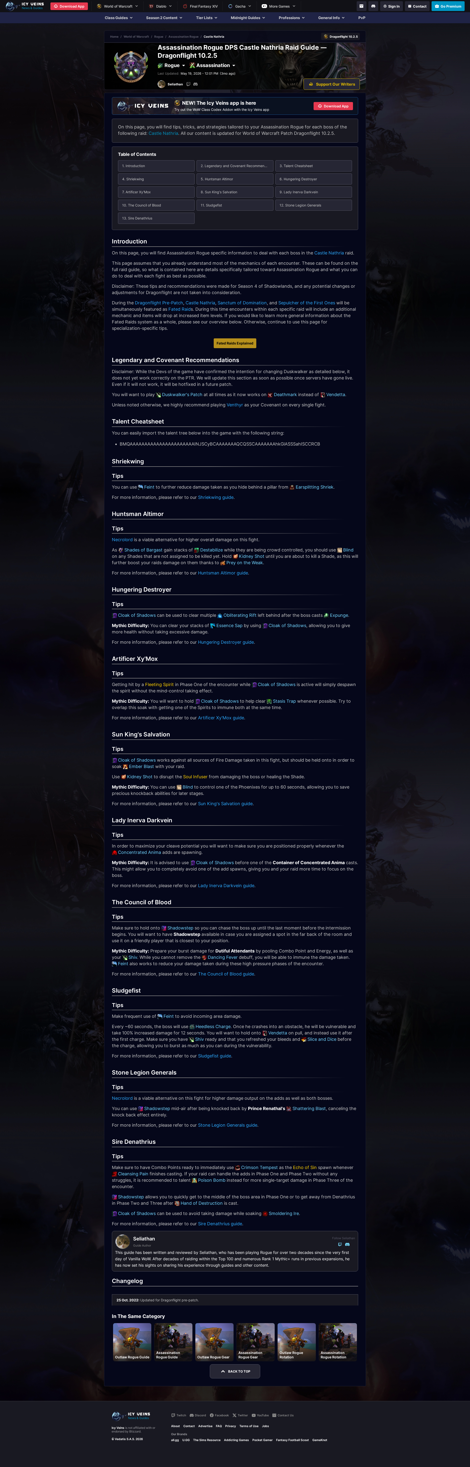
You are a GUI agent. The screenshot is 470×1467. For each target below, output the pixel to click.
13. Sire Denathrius (137, 218)
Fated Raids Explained (235, 343)
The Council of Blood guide (226, 973)
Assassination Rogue (183, 36)
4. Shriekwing (133, 179)
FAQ (219, 1426)
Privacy (230, 1426)
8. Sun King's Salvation (219, 192)
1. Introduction (133, 166)
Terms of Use (248, 1426)
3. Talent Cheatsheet (296, 166)
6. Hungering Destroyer (298, 179)
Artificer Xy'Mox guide (221, 717)
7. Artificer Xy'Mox (136, 192)
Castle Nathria (163, 133)
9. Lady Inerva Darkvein (299, 192)
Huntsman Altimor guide (223, 572)
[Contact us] (361, 6)
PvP (361, 17)
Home (114, 36)
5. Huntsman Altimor (217, 179)
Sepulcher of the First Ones (306, 302)
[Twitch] (188, 84)
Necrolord (122, 539)
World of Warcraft (136, 36)
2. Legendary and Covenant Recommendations (237, 166)
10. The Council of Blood (141, 205)
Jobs (265, 1426)
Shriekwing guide (216, 497)
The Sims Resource (207, 1440)
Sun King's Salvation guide (225, 803)
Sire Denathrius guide (220, 1223)
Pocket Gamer (262, 1440)
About (175, 1426)
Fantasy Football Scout (292, 1440)
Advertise (205, 1426)
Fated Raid (179, 309)
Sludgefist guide (214, 1055)
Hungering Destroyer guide (226, 642)
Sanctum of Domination (242, 302)
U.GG (186, 1440)
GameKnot (319, 1440)
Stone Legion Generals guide (227, 1125)
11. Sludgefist (211, 205)
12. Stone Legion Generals (300, 205)
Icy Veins (118, 1428)
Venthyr (235, 404)
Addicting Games (236, 1440)
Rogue (158, 36)
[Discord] (373, 6)
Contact (189, 1426)
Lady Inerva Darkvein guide (226, 885)
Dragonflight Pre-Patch (159, 302)
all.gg (175, 1440)
